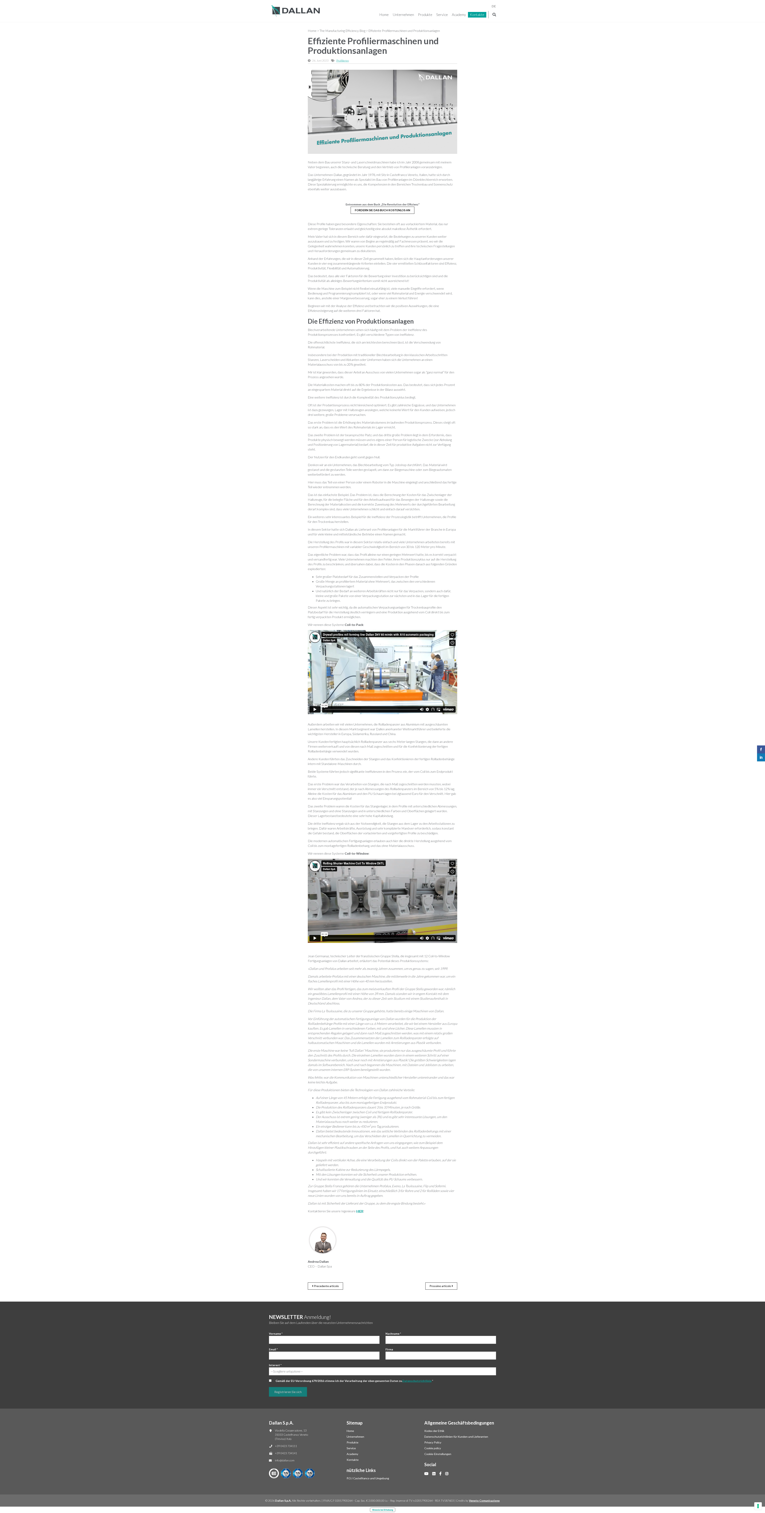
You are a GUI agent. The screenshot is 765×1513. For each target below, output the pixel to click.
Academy (459, 14)
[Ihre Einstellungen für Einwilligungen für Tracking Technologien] (758, 1506)
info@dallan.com (284, 1460)
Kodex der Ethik (434, 1430)
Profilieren (342, 60)
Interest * (275, 1365)
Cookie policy (432, 1448)
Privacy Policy (432, 1442)
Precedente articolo (326, 1286)
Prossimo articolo (441, 1286)
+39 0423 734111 (286, 1446)
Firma (389, 1349)
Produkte (425, 14)
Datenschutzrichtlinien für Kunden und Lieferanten (456, 1436)
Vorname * (275, 1333)
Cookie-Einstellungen (437, 1454)
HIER (359, 1211)
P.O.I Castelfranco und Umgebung (368, 1478)
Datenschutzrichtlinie (417, 1380)
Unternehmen (403, 14)
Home (384, 14)
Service (442, 14)
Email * (273, 1349)
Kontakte (477, 14)
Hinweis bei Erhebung (382, 1510)
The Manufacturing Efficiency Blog (342, 30)
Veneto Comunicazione (484, 1500)
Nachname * (393, 1333)
